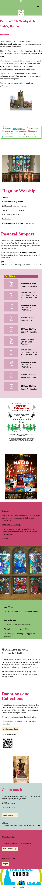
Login (5, 864)
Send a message (10, 815)
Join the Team (7, 539)
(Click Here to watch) (10, 215)
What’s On (30, 667)
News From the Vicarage (11, 525)
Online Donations (10, 729)
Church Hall (17, 667)
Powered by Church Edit (21, 887)
